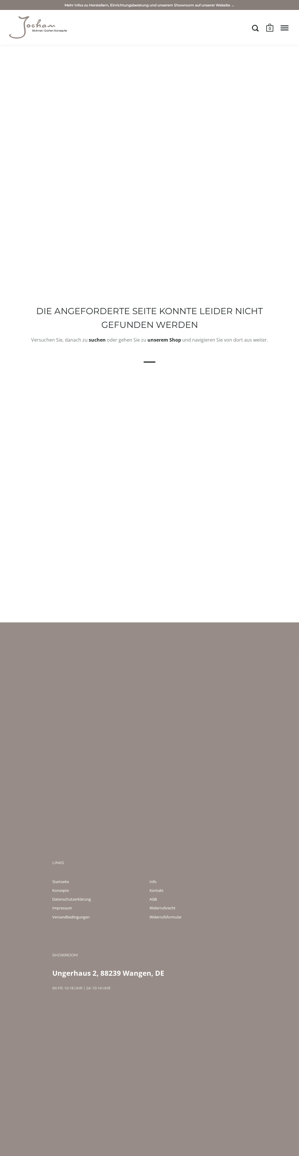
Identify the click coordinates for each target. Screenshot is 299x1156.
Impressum (62, 908)
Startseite (60, 881)
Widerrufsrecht (162, 908)
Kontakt (157, 890)
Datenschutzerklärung (71, 899)
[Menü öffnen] (284, 28)
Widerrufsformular (166, 917)
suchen (97, 340)
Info (153, 881)
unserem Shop (164, 340)
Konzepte (60, 890)
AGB (153, 899)
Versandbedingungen (71, 917)
